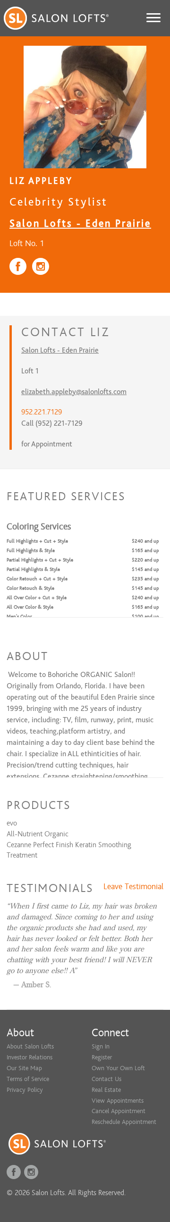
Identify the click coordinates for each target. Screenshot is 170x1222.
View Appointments (118, 1100)
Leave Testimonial (133, 886)
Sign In (101, 1046)
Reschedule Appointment (124, 1121)
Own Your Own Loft (118, 1068)
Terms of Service (28, 1078)
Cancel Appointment (118, 1111)
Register (102, 1057)
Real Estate (106, 1089)
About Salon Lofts (30, 1046)
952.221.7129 (41, 412)
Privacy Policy (25, 1089)
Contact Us (106, 1078)
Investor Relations (29, 1057)
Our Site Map (24, 1068)
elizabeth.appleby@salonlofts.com (74, 392)
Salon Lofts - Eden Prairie (80, 223)
